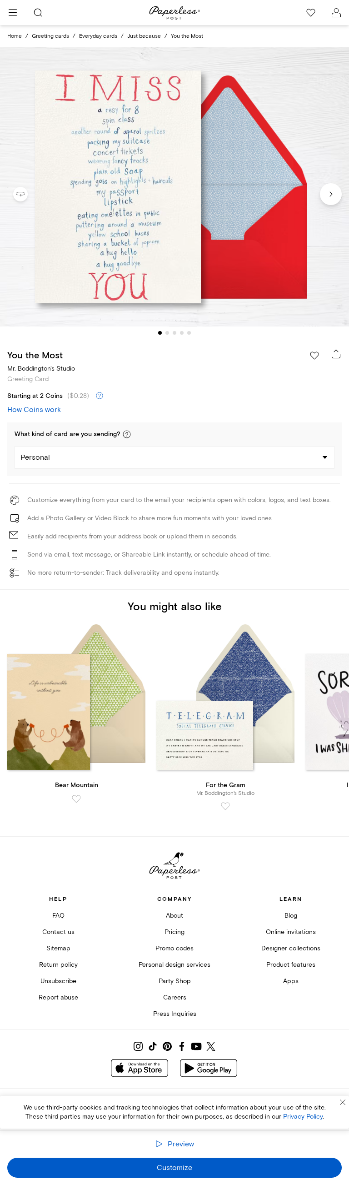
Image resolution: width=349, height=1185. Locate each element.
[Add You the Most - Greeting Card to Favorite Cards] (314, 355)
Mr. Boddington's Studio (41, 368)
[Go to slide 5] (189, 333)
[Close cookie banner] (342, 1102)
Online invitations (291, 932)
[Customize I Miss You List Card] (174, 187)
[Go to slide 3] (174, 333)
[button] (126, 434)
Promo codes (174, 948)
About (174, 915)
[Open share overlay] (336, 353)
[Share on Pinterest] (167, 1046)
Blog (290, 915)
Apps (291, 981)
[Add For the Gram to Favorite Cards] (225, 806)
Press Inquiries (174, 1014)
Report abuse (58, 997)
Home (14, 36)
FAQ (58, 915)
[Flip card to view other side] (27, 194)
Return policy (58, 965)
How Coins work (34, 409)
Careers (174, 997)
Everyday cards (98, 36)
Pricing (174, 932)
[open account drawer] (336, 12)
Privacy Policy (303, 1116)
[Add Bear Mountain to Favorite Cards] (76, 798)
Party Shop (175, 981)
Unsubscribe (58, 981)
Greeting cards (50, 36)
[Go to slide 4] (182, 333)
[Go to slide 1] (160, 333)
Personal (35, 457)
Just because (144, 36)
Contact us (58, 932)
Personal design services (174, 965)
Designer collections (290, 948)
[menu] (12, 12)
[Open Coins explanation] (99, 396)
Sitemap (58, 948)
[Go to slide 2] (167, 333)
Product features (290, 965)
